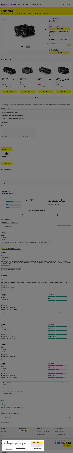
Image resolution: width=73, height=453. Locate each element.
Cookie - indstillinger (37, 448)
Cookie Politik (18, 448)
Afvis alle (37, 445)
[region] (23, 445)
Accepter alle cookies (37, 442)
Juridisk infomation (10, 449)
